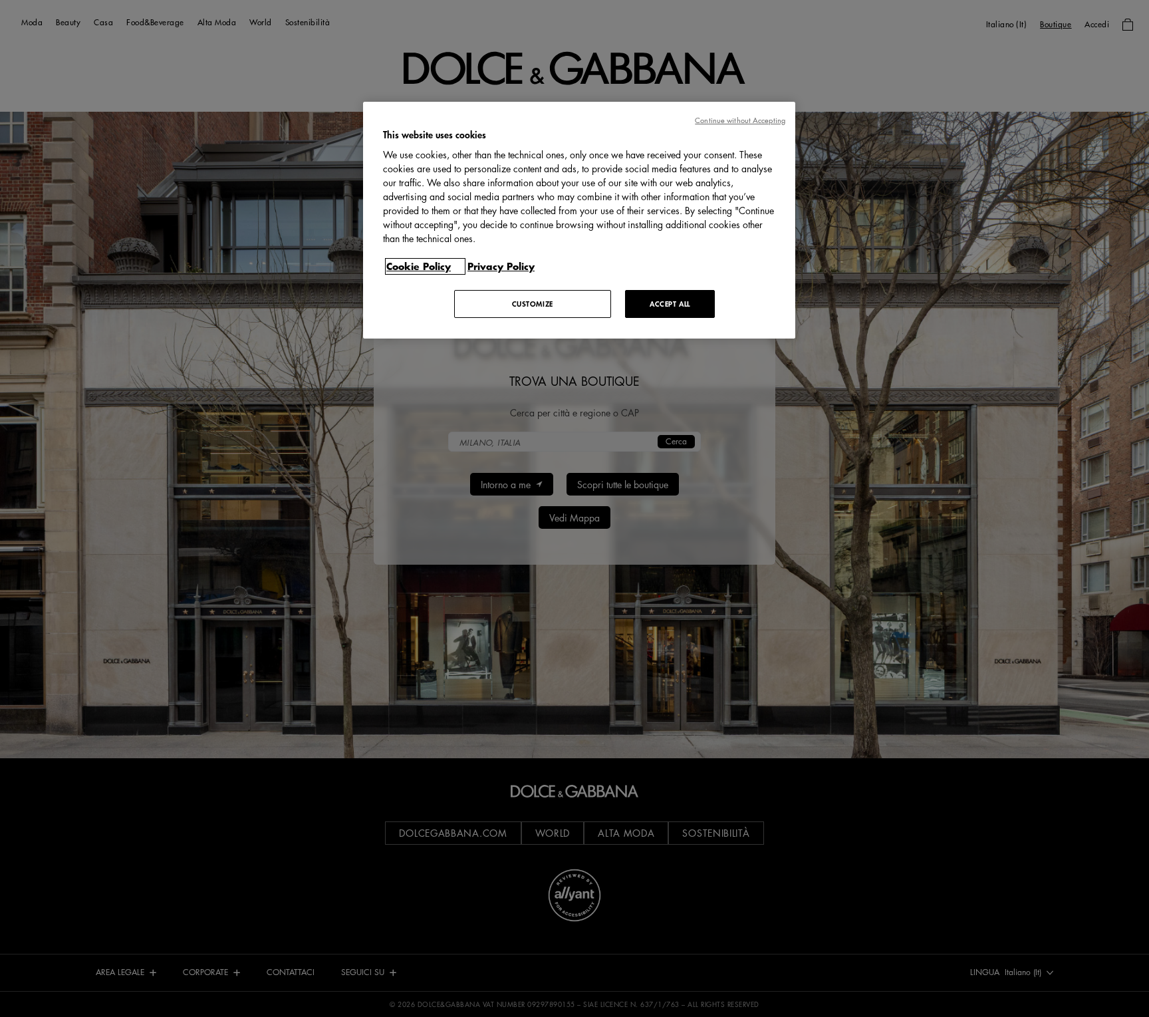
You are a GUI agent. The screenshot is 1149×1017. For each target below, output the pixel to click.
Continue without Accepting (740, 120)
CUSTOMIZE (532, 303)
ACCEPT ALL (670, 303)
